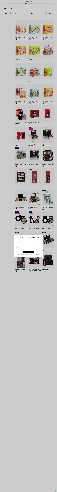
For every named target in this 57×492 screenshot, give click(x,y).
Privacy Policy (25, 247)
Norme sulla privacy (30, 254)
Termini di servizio (35, 254)
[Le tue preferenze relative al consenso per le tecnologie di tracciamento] (55, 490)
